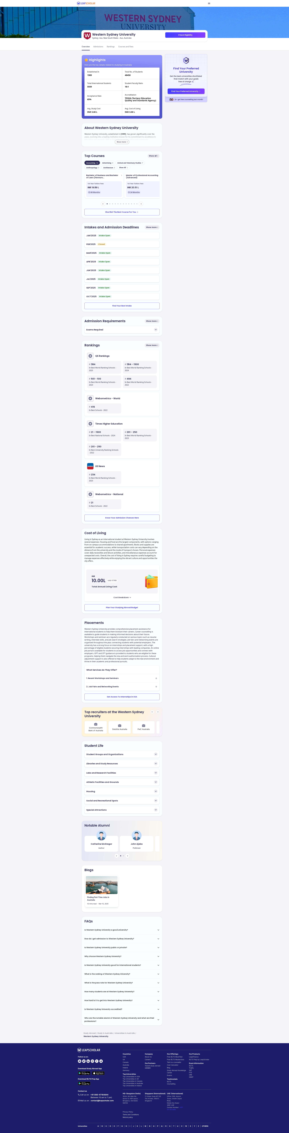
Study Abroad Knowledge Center (176, 1071)
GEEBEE (148, 1068)
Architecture (109, 168)
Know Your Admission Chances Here (122, 517)
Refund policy (128, 1117)
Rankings (111, 46)
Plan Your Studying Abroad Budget (122, 607)
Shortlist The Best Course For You (120, 212)
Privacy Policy (128, 1112)
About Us (148, 1057)
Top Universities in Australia (133, 1083)
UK (124, 1059)
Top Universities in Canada (132, 1081)
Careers (148, 1059)
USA (124, 1057)
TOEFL (191, 1068)
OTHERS (205, 1126)
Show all (153, 156)
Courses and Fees (125, 46)
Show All (122, 167)
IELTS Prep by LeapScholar (199, 1059)
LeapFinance (193, 1057)
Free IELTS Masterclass (175, 1059)
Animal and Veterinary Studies (130, 163)
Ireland (125, 1068)
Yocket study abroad (152, 1066)
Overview (86, 46)
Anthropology (92, 168)
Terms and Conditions (131, 1114)
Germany (126, 1070)
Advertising (107, 163)
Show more (151, 227)
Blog (168, 1068)
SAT (190, 1070)
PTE (190, 1072)
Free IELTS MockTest (174, 1057)
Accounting (92, 163)
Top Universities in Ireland (132, 1086)
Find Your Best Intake (122, 306)
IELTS (169, 1081)
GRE (190, 1075)
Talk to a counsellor (174, 1062)
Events (169, 1075)
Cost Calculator (172, 1065)
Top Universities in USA (131, 1077)
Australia (126, 1065)
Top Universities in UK (131, 1079)
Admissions (98, 46)
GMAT (191, 1077)
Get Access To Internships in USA (122, 696)
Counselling (171, 1084)
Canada (125, 1062)
